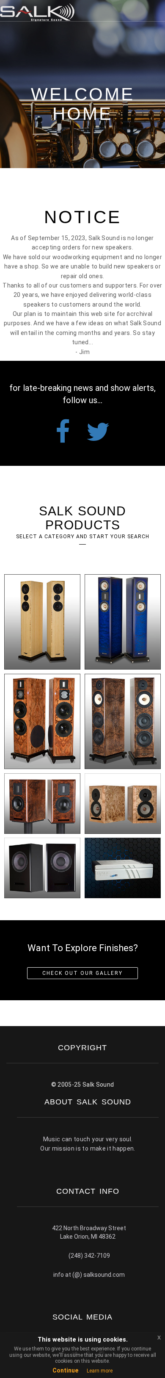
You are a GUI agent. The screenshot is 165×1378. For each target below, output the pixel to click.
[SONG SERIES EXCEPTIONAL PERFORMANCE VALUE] (42, 622)
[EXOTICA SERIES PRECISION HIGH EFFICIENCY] (123, 721)
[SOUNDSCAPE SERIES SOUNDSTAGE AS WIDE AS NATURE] (42, 721)
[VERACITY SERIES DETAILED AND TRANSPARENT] (123, 622)
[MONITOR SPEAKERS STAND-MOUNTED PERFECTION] (42, 803)
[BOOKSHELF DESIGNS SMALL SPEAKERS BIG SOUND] (123, 803)
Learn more (100, 1371)
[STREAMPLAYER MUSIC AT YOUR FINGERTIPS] (123, 868)
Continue (65, 1370)
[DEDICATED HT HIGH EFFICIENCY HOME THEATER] (42, 868)
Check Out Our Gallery (82, 973)
